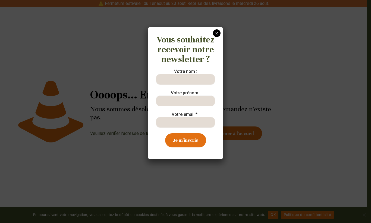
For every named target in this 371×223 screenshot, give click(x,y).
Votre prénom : (185, 92)
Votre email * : (186, 114)
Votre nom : (185, 71)
